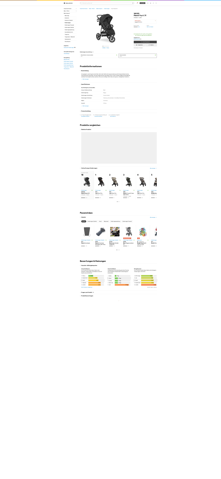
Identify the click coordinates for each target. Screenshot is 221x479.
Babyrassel (139, 235)
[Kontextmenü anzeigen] (148, 318)
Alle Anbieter (113, 116)
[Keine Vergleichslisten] (150, 3)
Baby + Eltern (66, 11)
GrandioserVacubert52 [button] (89, 423)
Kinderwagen (68, 22)
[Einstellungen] (137, 3)
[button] (155, 20)
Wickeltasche (67, 41)
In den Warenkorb (146, 42)
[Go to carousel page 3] (118, 245)
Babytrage (67, 15)
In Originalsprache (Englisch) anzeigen (90, 398)
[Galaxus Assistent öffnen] (148, 3)
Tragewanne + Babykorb (70, 36)
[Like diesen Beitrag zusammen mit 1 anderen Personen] (151, 318)
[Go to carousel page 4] (119, 245)
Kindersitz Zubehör (69, 20)
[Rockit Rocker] (157, 231)
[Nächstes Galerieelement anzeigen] (132, 28)
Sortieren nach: (84, 313)
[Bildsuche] (132, 3)
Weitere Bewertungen (119, 447)
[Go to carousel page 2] (117, 245)
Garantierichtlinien (98, 116)
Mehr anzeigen (86, 79)
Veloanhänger (66, 53)
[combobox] (90, 313)
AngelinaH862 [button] (87, 341)
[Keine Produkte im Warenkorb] (156, 3)
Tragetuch (67, 34)
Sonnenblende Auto (69, 32)
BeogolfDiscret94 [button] (88, 380)
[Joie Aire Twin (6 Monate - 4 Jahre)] (129, 144)
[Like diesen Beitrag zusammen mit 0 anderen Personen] (151, 359)
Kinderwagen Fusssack (69, 25)
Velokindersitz (68, 39)
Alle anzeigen (152, 129)
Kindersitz (67, 18)
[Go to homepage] (68, 3)
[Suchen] (81, 3)
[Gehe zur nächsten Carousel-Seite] (155, 144)
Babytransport (67, 13)
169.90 (136, 14)
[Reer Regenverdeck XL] (129, 231)
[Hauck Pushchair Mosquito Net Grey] (101, 231)
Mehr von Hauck (150, 26)
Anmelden (142, 3)
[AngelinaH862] (90, 342)
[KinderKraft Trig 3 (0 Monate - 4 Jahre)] (157, 144)
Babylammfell (66, 59)
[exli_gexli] (91, 318)
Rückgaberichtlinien (85, 116)
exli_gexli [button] (86, 317)
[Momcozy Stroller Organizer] (115, 231)
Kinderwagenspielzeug (69, 29)
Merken (152, 45)
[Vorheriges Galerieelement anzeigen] (80, 28)
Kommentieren (86, 336)
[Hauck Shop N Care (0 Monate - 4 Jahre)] (115, 144)
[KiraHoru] (91, 359)
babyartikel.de (137, 39)
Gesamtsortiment (67, 8)
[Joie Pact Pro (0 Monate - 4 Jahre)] (87, 144)
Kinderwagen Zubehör (69, 27)
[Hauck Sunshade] (87, 231)
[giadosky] (91, 407)
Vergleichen (140, 45)
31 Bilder (104, 47)
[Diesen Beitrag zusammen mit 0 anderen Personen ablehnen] (156, 318)
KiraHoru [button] (86, 358)
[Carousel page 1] (116, 245)
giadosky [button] (86, 406)
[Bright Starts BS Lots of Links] (143, 231)
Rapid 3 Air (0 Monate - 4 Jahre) (109, 396)
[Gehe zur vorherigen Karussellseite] (82, 144)
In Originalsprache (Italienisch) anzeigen (91, 415)
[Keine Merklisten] (153, 3)
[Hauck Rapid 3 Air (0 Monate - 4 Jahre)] (101, 144)
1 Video (107, 47)
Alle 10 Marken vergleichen (86, 282)
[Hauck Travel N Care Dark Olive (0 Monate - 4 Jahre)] (143, 144)
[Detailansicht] (92, 276)
